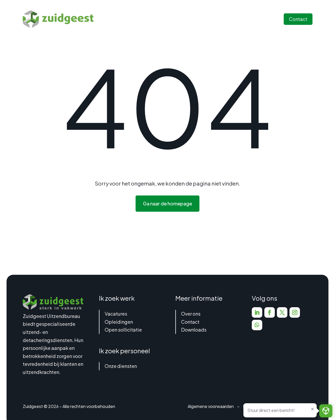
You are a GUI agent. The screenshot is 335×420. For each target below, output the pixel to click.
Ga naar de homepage (167, 203)
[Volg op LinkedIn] (257, 312)
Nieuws (224, 19)
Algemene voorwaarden (211, 406)
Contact (298, 19)
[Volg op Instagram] (294, 312)
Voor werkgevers (191, 19)
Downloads (193, 330)
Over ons (190, 314)
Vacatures (116, 314)
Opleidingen (119, 322)
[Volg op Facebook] (269, 312)
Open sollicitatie (123, 330)
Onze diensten (121, 366)
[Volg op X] (282, 312)
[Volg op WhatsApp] (257, 325)
